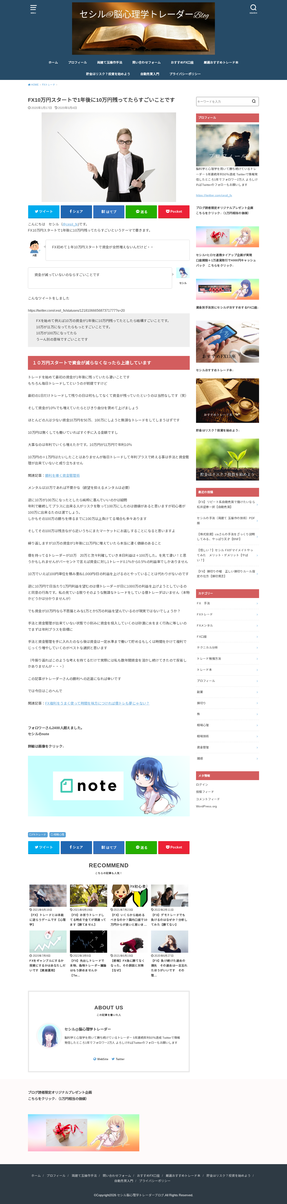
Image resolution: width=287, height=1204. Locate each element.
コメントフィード (208, 799)
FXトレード (39, 834)
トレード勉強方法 (209, 658)
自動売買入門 (149, 74)
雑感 (200, 758)
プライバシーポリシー (185, 74)
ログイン (202, 784)
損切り (201, 703)
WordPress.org (206, 806)
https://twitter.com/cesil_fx (214, 195)
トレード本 (204, 669)
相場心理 (59, 834)
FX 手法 (203, 603)
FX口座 (202, 636)
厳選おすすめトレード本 (221, 62)
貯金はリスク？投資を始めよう (108, 74)
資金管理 (203, 747)
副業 (200, 692)
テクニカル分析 (207, 647)
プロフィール (77, 62)
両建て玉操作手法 (109, 62)
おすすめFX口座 (182, 62)
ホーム (53, 62)
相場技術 (203, 736)
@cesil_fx (70, 224)
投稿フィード (205, 792)
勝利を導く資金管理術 (62, 475)
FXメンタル (205, 625)
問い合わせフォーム (146, 62)
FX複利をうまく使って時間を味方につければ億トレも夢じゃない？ (97, 703)
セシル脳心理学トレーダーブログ (140, 1195)
